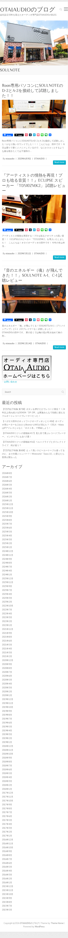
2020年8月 (7, 668)
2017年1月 (7, 835)
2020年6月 (7, 675)
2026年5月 (7, 484)
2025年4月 (7, 535)
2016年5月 (7, 866)
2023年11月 (7, 582)
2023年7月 (7, 590)
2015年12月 (7, 886)
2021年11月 (7, 629)
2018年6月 (7, 769)
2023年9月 (7, 586)
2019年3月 (7, 734)
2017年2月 (7, 831)
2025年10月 (7, 512)
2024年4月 (7, 570)
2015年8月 (7, 902)
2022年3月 (7, 617)
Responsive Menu (66, 9)
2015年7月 (7, 905)
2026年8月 (7, 473)
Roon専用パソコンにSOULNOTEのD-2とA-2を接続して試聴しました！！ (32, 90)
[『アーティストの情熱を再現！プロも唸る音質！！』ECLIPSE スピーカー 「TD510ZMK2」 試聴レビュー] (34, 209)
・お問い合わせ (9, 381)
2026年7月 (7, 477)
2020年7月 (7, 672)
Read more (59, 162)
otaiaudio (10, 158)
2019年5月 (7, 726)
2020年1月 (7, 695)
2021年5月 (7, 644)
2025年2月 (7, 543)
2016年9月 (7, 851)
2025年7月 (7, 523)
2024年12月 (7, 551)
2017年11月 (7, 796)
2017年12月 (7, 792)
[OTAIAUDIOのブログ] (34, 22)
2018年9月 (7, 757)
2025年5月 (7, 531)
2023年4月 (7, 594)
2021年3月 (7, 652)
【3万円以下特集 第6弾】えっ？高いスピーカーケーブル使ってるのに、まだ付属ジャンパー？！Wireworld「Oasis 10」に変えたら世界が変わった (33, 454)
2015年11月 (7, 890)
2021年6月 (7, 640)
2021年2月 (7, 656)
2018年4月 (7, 777)
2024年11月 (7, 555)
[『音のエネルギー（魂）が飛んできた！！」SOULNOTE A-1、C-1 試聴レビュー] (34, 299)
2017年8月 (7, 808)
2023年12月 (7, 578)
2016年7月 (7, 859)
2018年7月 (7, 765)
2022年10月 (7, 605)
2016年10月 (7, 847)
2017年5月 (7, 820)
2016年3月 (7, 874)
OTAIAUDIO (39, 158)
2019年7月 (7, 718)
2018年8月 (7, 761)
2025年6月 (7, 527)
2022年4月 (7, 613)
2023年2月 (7, 601)
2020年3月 (7, 687)
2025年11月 (7, 508)
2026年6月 (7, 481)
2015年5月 (7, 909)
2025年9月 (7, 516)
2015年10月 (7, 894)
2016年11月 (7, 843)
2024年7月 (7, 566)
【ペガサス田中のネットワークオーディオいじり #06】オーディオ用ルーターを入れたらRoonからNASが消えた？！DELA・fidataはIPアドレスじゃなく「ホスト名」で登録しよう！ (33, 425)
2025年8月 (7, 520)
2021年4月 (7, 648)
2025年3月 (7, 539)
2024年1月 (7, 574)
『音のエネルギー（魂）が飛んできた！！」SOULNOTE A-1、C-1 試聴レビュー (32, 275)
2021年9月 (7, 633)
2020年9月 (7, 664)
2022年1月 (7, 625)
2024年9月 (7, 559)
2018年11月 (7, 750)
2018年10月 (7, 753)
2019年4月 (7, 730)
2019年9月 (7, 711)
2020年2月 (7, 691)
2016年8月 (7, 855)
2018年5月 (7, 773)
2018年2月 (7, 785)
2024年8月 (7, 562)
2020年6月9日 (24, 158)
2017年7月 (7, 812)
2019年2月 (7, 738)
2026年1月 (7, 500)
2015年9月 (7, 898)
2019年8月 (7, 714)
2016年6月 (7, 863)
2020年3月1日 (24, 253)
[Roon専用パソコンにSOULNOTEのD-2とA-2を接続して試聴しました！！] (34, 114)
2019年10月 (7, 707)
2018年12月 (7, 746)
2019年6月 (7, 722)
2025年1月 (7, 547)
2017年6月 (7, 816)
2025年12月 (7, 504)
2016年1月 (7, 882)
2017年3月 (7, 828)
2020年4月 (7, 683)
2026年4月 (7, 488)
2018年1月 (7, 789)
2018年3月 (7, 781)
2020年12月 (7, 660)
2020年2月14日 (25, 343)
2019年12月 (7, 699)
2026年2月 (7, 496)
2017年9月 (7, 804)
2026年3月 (7, 492)
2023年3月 (7, 598)
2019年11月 (7, 703)
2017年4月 (7, 824)
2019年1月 (7, 742)
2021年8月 (7, 636)
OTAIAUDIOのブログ (27, 9)
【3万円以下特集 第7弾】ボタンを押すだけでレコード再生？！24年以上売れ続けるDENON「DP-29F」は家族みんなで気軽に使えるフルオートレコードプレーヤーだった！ (33, 412)
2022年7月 (7, 609)
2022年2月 (7, 621)
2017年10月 (7, 800)
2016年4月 (7, 870)
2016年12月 (7, 839)
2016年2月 (7, 878)
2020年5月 (7, 679)
